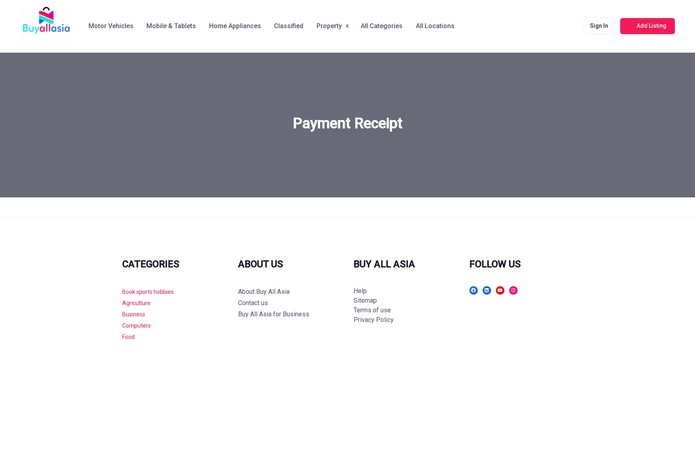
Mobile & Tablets (171, 26)
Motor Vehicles (111, 26)
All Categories (382, 26)
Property (329, 26)
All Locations (435, 26)
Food (128, 337)
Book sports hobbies (148, 292)
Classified (288, 26)
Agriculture (136, 303)
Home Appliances (235, 26)
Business (133, 314)
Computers (136, 325)
